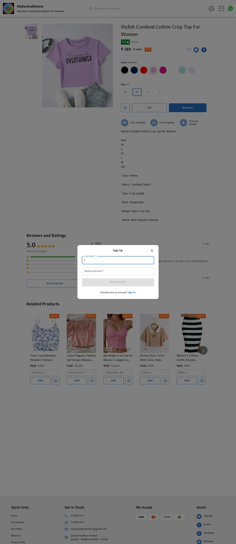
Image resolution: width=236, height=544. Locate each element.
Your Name (90, 256)
